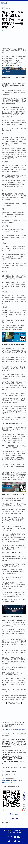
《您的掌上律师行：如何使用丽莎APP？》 (14, 730)
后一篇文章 (14, 818)
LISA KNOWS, (8, 830)
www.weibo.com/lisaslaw (9, 780)
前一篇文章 (14, 814)
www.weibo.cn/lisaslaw (9, 782)
